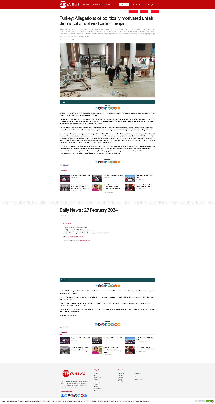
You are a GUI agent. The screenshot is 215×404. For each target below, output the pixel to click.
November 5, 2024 (108, 177)
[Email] (109, 108)
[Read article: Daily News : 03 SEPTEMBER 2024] (130, 178)
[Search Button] (127, 4)
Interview (96, 384)
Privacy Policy (138, 379)
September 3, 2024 (141, 179)
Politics (99, 11)
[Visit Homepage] (69, 4)
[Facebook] (96, 108)
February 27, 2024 (85, 240)
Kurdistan (85, 11)
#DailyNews (68, 223)
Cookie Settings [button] (200, 401)
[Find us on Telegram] (145, 4)
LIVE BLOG (155, 11)
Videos (120, 379)
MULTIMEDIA (133, 11)
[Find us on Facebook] (130, 4)
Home (62, 11)
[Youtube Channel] (82, 395)
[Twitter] (65, 395)
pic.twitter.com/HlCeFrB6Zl (77, 236)
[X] (99, 108)
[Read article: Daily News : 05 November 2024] (97, 178)
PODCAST (144, 11)
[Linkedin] (105, 108)
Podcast (120, 377)
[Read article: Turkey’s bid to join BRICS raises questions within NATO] (130, 187)
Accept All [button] (209, 401)
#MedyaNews (105, 233)
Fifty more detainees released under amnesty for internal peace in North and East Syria (80, 186)
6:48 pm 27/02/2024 (64, 215)
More (124, 11)
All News (69, 11)
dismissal (141, 113)
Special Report (97, 390)
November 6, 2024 (76, 177)
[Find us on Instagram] (136, 4)
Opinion (76, 11)
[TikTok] (75, 395)
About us (137, 376)
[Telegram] (112, 108)
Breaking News (122, 381)
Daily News (121, 373)
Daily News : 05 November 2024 (113, 175)
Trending (65, 164)
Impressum (138, 373)
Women (92, 11)
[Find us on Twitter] (133, 4)
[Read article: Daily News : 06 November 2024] (65, 178)
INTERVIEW (118, 11)
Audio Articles (97, 388)
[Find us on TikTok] (152, 4)
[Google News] (85, 395)
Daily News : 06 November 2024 (80, 175)
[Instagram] (102, 108)
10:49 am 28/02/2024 (65, 40)
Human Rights (108, 11)
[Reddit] (115, 108)
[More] (118, 108)
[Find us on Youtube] (148, 4)
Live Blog (120, 375)
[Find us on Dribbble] (142, 4)
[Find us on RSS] (139, 4)
